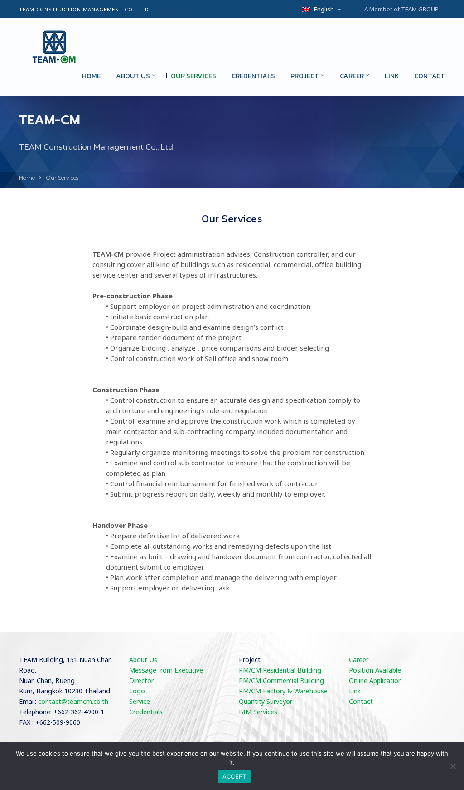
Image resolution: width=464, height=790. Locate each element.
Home (91, 75)
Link (392, 75)
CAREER (352, 75)
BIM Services (258, 712)
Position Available (375, 670)
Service (139, 702)
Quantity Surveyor (265, 702)
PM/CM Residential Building (280, 670)
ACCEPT (234, 776)
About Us (143, 660)
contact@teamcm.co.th (73, 702)
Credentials (253, 75)
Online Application (375, 681)
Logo (137, 691)
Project (304, 75)
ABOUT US (133, 75)
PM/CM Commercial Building (281, 681)
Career (358, 660)
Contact (429, 75)
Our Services (193, 75)
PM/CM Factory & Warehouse (283, 691)
